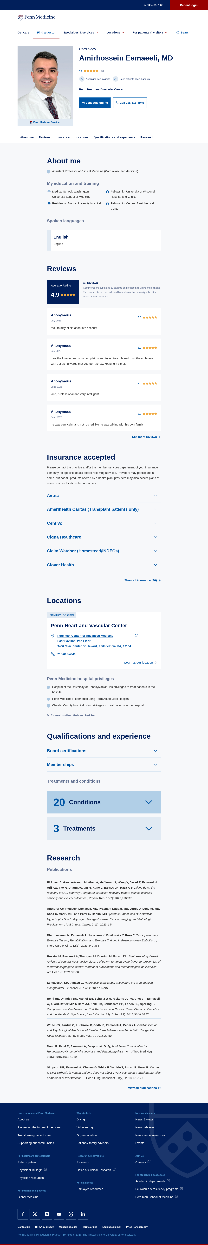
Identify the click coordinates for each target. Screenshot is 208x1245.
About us (23, 1119)
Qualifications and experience (114, 137)
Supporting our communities (36, 1143)
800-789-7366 (155, 5)
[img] (126, 70)
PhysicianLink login (30, 1170)
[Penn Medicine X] (35, 1214)
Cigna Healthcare (64, 537)
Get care (23, 32)
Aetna (53, 495)
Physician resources (31, 1177)
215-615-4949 (66, 654)
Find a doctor (46, 32)
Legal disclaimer (111, 1226)
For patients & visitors (148, 32)
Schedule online (96, 102)
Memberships (60, 764)
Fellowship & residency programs (156, 1189)
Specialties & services (78, 32)
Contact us (24, 1226)
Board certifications (66, 750)
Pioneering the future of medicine (39, 1127)
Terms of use (90, 1226)
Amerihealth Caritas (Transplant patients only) (93, 509)
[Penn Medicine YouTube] (59, 1214)
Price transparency (137, 1226)
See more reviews (144, 437)
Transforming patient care (34, 1135)
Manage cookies (68, 1226)
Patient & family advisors (93, 1143)
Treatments (74, 828)
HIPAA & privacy (44, 1226)
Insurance (63, 137)
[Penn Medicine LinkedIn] (83, 1214)
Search (185, 32)
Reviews (45, 137)
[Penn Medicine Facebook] (23, 1214)
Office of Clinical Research (94, 1170)
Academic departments (150, 1181)
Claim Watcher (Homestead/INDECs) (83, 550)
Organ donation (87, 1135)
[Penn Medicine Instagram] (47, 1214)
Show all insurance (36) (140, 580)
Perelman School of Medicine (154, 1197)
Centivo (54, 523)
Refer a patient (27, 1162)
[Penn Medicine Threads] (71, 1214)
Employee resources (90, 1189)
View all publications (142, 1088)
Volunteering (85, 1127)
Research (147, 137)
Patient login (189, 5)
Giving (81, 1119)
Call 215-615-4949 (132, 102)
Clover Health (60, 564)
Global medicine (28, 1197)
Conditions (77, 802)
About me (27, 137)
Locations (113, 32)
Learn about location (138, 662)
